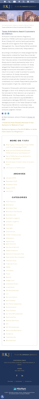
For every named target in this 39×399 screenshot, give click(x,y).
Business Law (11, 215)
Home (5, 1)
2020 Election (11, 201)
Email (14, 1)
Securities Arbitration (13, 330)
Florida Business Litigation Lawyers (13, 25)
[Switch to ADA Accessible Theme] (2, 397)
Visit (19, 1)
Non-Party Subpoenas (13, 304)
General (8, 277)
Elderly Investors (12, 250)
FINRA (31, 25)
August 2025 (10, 188)
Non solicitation (11, 297)
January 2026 (11, 178)
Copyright (9, 228)
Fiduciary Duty (11, 260)
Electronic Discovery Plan (15, 254)
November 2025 (11, 184)
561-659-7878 (19, 370)
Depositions (10, 241)
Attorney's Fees (11, 208)
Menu (32, 1)
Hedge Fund (10, 280)
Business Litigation (13, 218)
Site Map (10, 381)
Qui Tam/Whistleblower (14, 314)
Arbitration (10, 205)
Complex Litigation (12, 221)
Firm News (9, 270)
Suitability (9, 334)
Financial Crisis (11, 264)
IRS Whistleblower (12, 290)
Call (9, 1)
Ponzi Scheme (11, 310)
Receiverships (11, 317)
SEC (7, 324)
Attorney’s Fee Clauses (14, 211)
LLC (7, 294)
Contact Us (28, 381)
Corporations (10, 231)
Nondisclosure (11, 307)
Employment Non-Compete (15, 257)
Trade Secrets (11, 337)
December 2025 (11, 181)
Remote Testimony (12, 320)
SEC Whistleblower (12, 327)
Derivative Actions (12, 247)
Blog (26, 25)
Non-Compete (10, 300)
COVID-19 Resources (13, 235)
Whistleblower (11, 340)
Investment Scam (12, 284)
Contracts (9, 225)
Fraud (8, 274)
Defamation (10, 238)
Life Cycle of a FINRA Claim (15, 168)
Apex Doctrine (11, 244)
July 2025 (9, 191)
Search (23, 1)
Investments (10, 287)
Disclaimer (19, 381)
